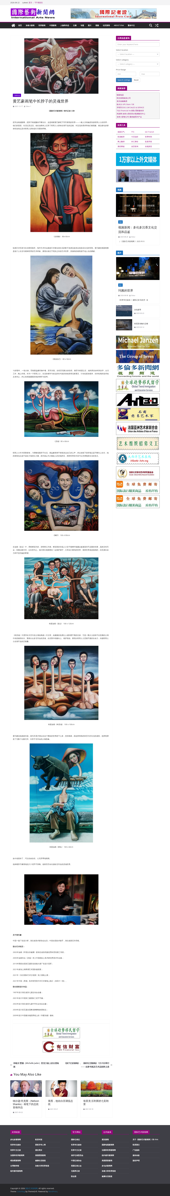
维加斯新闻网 (15, 1160)
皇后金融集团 (122, 101)
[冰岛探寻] (124, 311)
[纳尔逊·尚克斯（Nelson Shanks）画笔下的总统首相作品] (26, 1082)
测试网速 (121, 146)
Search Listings (124, 80)
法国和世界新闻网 (17, 1155)
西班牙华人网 (40, 1144)
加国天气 (121, 132)
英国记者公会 (76, 1166)
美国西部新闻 (40, 1155)
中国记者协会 (76, 1160)
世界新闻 (41, 25)
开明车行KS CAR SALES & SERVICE (130, 107)
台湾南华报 (14, 1166)
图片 (89, 25)
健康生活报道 (40, 1160)
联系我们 (136, 1144)
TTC (132, 132)
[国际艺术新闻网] (13, 25)
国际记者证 (75, 1139)
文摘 (75, 25)
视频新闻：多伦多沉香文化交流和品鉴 (137, 229)
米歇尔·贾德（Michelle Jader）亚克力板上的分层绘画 (36, 1065)
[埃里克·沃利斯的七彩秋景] (96, 1082)
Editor (133, 237)
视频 (97, 25)
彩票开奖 (148, 141)
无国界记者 (75, 1171)
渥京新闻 (105, 1139)
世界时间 (148, 137)
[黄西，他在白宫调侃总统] (61, 1082)
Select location (122, 50)
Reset (136, 80)
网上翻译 (121, 141)
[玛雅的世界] (138, 269)
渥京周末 (38, 1150)
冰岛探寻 (137, 309)
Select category (122, 60)
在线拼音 (148, 146)
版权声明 (136, 1160)
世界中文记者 (15, 1150)
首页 (20, 25)
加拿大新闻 (30, 25)
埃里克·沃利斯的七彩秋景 (96, 1102)
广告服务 (136, 1150)
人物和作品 (64, 25)
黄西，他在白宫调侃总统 (60, 1102)
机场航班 (121, 137)
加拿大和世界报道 (42, 1166)
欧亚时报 (38, 1139)
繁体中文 (131, 25)
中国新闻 (52, 25)
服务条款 (136, 1155)
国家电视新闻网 (108, 1144)
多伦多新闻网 (15, 1139)
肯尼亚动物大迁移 (141, 323)
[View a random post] (157, 25)
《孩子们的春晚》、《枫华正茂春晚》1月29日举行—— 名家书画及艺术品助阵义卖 (86, 1065)
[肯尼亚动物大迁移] (124, 325)
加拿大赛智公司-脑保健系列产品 (129, 117)
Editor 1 (28, 106)
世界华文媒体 (15, 1144)
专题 (82, 25)
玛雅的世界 (125, 290)
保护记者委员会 (77, 1155)
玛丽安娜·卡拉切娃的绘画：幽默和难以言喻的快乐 (48, 2)
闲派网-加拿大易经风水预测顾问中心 (131, 113)
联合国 (73, 1176)
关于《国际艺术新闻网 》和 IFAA (145, 1139)
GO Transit (149, 132)
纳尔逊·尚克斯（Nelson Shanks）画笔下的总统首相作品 (26, 1104)
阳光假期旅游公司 (124, 98)
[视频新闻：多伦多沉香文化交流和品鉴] (138, 206)
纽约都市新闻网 (16, 1171)
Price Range (121, 69)
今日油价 (134, 137)
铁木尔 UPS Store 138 (125, 104)
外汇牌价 (134, 141)
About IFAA (119, 25)
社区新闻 (106, 25)
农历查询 (134, 146)
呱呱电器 (120, 95)
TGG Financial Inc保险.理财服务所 (130, 110)
